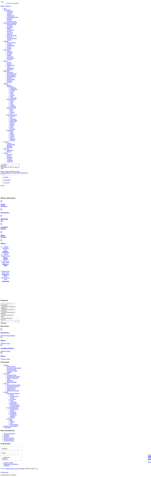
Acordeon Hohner (4, 228)
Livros (8, 379)
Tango (12, 137)
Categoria (6, 435)
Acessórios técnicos (12, 407)
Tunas (12, 92)
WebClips (9, 78)
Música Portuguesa (10, 85)
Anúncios (6, 436)
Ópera (12, 100)
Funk (11, 126)
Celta (11, 132)
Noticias (9, 62)
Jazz (11, 110)
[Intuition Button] (37, 468)
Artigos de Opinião (10, 19)
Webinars (9, 81)
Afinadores (13, 412)
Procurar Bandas (11, 369)
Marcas (9, 151)
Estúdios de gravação (13, 390)
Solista (12, 105)
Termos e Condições (10, 159)
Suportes (9, 419)
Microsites (10, 147)
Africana (12, 140)
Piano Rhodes (3, 236)
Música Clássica (11, 99)
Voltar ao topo (4, 472)
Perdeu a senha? (8, 462)
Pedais (12, 410)
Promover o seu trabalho (10, 426)
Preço (2, 319)
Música (6, 83)
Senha (4, 453)
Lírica (11, 103)
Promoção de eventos (13, 386)
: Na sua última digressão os (14, 172)
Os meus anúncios (9, 439)
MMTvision (7, 71)
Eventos (9, 64)
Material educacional (10, 29)
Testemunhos (10, 15)
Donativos (10, 157)
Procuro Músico (11, 366)
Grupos (9, 47)
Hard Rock (13, 119)
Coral (11, 96)
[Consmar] (15, 468)
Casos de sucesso (9, 13)
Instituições (10, 150)
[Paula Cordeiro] (35, 468)
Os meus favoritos (9, 440)
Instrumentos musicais (13, 393)
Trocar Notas (7, 10)
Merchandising (14, 424)
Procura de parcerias (10, 33)
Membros (3, 314)
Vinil (11, 423)
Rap (11, 117)
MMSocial (10, 69)
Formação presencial (10, 26)
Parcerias (6, 149)
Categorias (4, 308)
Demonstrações (11, 76)
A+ (1, 185)
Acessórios (13, 402)
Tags (2, 316)
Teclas (12, 395)
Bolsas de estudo (12, 35)
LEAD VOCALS (4, 205)
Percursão (13, 399)
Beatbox (12, 124)
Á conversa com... (12, 21)
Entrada (6, 177)
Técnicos (9, 59)
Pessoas (9, 51)
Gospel (12, 134)
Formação (10, 52)
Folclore (12, 90)
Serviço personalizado (11, 144)
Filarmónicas (13, 89)
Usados (9, 55)
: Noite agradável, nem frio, (10, 171)
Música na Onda (11, 107)
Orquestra (13, 106)
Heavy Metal (13, 120)
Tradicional (13, 88)
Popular (12, 95)
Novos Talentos (11, 42)
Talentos (9, 44)
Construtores (10, 58)
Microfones (13, 413)
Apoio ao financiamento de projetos (12, 38)
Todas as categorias (9, 433)
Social (5, 61)
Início (5, 8)
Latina (12, 133)
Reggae (12, 112)
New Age (12, 129)
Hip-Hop (12, 116)
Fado (11, 93)
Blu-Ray (12, 421)
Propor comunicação (10, 67)
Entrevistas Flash (12, 73)
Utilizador (4, 448)
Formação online (11, 24)
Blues (11, 109)
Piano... (3, 243)
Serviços (9, 54)
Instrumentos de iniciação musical (15, 405)
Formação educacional (13, 376)
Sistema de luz (11, 389)
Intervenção (13, 98)
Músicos (6, 41)
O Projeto (9, 154)
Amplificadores (14, 409)
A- (4, 185)
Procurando (7, 49)
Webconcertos (11, 79)
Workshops (10, 380)
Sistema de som (11, 388)
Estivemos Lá (10, 65)
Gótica (12, 127)
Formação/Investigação (10, 23)
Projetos (9, 31)
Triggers (12, 417)
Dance (12, 123)
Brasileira (12, 139)
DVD (11, 420)
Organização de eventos (14, 385)
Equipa (9, 156)
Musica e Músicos (6, 6)
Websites (9, 146)
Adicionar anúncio (9, 438)
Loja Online (10, 56)
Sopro (11, 400)
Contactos (10, 161)
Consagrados (10, 45)
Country (12, 136)
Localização (4, 305)
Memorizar (7, 457)
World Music (10, 130)
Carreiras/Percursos (12, 17)
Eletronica (13, 122)
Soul (11, 113)
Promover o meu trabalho (14, 368)
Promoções (4, 311)
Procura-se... (5, 212)
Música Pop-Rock (12, 115)
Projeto (6, 153)
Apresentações (11, 75)
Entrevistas (10, 11)
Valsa (11, 102)
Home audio (13, 403)
